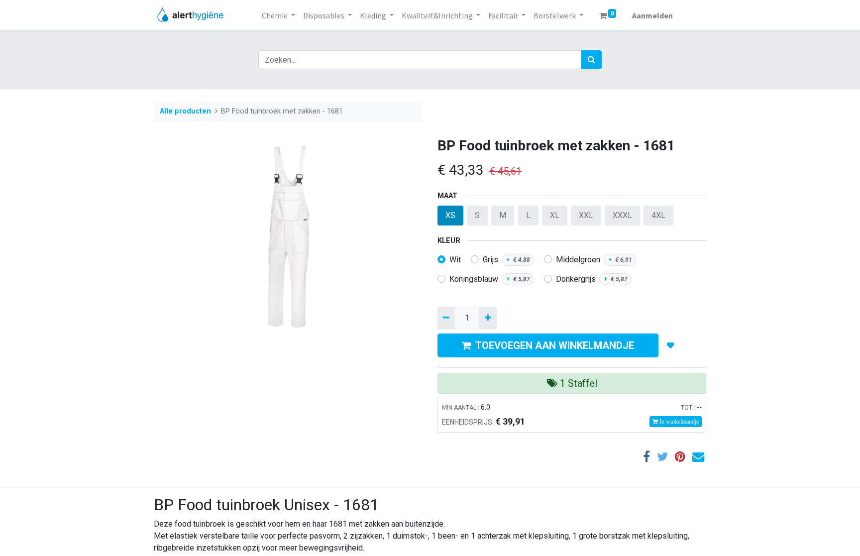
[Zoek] (591, 59)
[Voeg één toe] (487, 318)
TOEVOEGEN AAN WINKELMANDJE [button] (554, 345)
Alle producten (185, 111)
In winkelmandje (678, 422)
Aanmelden (652, 15)
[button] (670, 345)
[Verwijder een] (446, 318)
